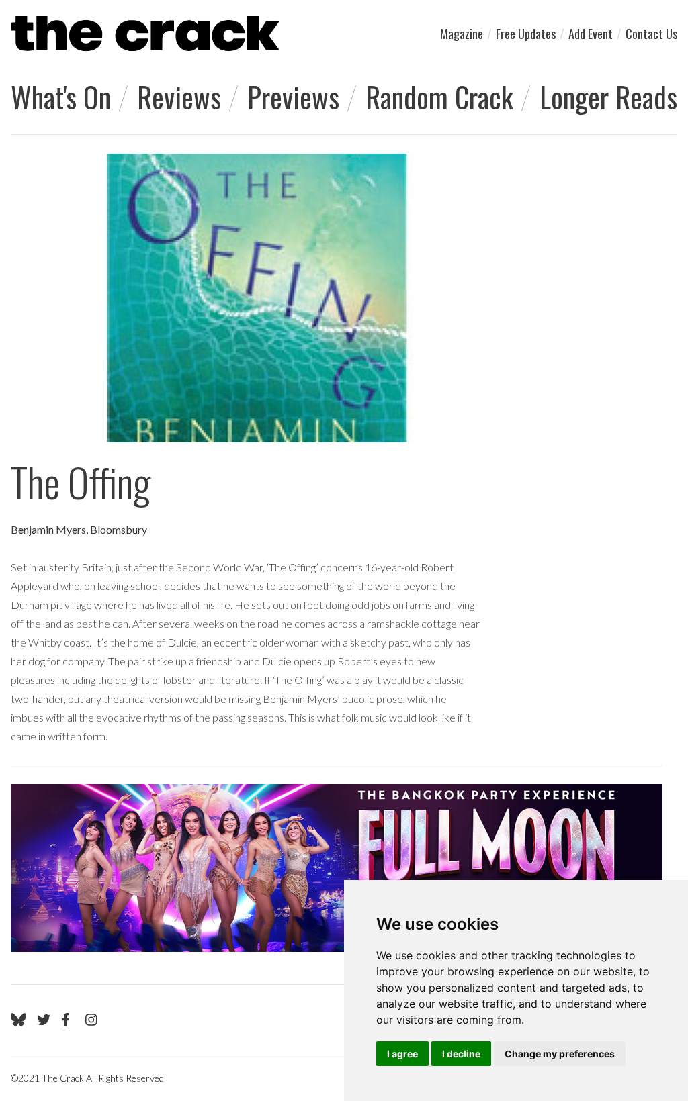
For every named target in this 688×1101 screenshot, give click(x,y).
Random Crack (439, 96)
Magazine (461, 33)
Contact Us (651, 33)
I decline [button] (461, 1053)
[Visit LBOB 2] (336, 868)
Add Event (590, 33)
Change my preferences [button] (560, 1053)
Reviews (179, 96)
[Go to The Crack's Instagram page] (91, 1019)
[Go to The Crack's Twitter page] (43, 1019)
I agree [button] (402, 1053)
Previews (293, 96)
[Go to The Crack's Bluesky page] (18, 1019)
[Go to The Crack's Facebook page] (68, 1019)
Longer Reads (608, 96)
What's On (61, 96)
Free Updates (526, 33)
